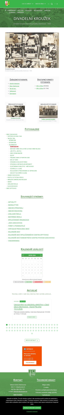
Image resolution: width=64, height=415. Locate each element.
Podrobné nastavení (32, 411)
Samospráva (38, 282)
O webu (46, 387)
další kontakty (18, 395)
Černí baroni (13, 93)
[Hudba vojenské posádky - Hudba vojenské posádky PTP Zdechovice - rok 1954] (48, 112)
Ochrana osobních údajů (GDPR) (46, 392)
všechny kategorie (14, 83)
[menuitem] (12, 202)
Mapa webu (46, 385)
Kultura (29, 282)
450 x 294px (39, 86)
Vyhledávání (46, 395)
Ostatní (47, 282)
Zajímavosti (13, 91)
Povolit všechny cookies (32, 408)
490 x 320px (39, 88)
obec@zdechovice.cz (20, 391)
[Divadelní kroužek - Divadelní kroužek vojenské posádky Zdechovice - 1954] (32, 50)
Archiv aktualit (31, 340)
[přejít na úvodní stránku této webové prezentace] (32, 373)
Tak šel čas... (13, 88)
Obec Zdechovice (14, 86)
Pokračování (31, 316)
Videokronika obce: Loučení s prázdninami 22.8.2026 (32, 306)
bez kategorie (19, 282)
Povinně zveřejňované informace (46, 390)
